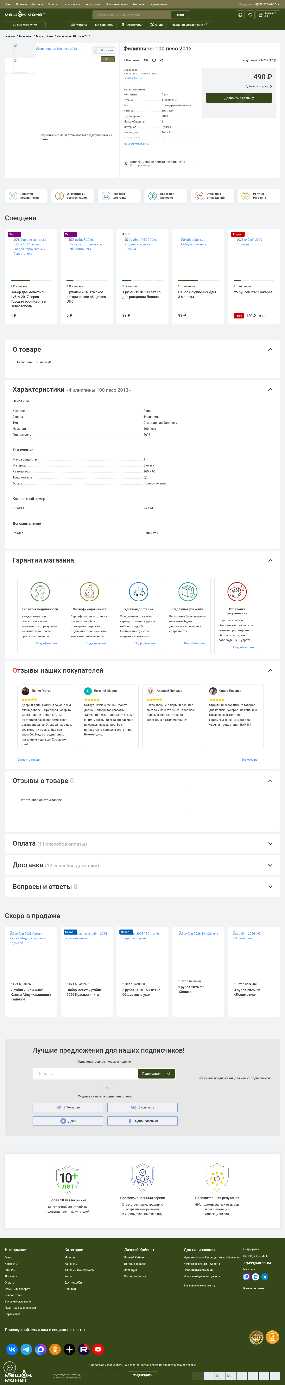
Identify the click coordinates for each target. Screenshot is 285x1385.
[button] (142, 349)
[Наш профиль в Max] (246, 1279)
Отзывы (21, 4)
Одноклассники (146, 1121)
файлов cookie (186, 1364)
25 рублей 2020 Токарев (253, 292)
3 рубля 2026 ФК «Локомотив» (247, 992)
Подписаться (151, 1073)
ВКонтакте (146, 1107)
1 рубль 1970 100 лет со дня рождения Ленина (141, 294)
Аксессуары (134, 24)
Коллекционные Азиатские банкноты (157, 163)
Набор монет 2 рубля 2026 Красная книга (83, 992)
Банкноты (107, 24)
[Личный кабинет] (240, 14)
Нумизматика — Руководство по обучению (211, 1257)
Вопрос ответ (93, 4)
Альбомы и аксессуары (79, 1270)
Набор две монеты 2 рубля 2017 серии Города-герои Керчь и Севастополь (28, 299)
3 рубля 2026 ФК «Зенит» (191, 989)
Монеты (81, 24)
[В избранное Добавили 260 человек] (155, 60)
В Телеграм (72, 1107)
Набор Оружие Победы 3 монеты (197, 294)
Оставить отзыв (28, 759)
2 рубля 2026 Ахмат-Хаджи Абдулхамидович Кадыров (31, 994)
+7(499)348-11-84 (257, 1263)
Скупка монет (158, 4)
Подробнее (43, 643)
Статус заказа (71, 4)
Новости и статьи (117, 4)
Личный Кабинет (135, 1257)
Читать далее (131, 78)
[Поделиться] (163, 60)
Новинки (70, 1289)
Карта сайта (13, 1314)
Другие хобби (73, 1282)
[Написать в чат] (10, 1367)
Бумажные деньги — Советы (202, 1263)
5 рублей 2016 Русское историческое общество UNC (86, 296)
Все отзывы (250, 759)
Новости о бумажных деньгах (203, 1276)
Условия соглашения (18, 1301)
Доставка (37, 4)
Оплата (52, 4)
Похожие (106, 50)
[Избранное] (250, 14)
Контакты (138, 4)
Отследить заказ (135, 1276)
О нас (8, 4)
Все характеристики (135, 144)
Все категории (27, 24)
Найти (180, 14)
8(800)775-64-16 (257, 4)
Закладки (130, 1270)
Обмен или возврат (17, 1289)
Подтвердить (142, 1375)
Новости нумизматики (198, 1270)
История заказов (135, 1263)
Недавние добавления (189, 24)
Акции (159, 24)
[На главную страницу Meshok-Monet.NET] (25, 13)
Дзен (72, 1121)
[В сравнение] (147, 60)
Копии (69, 1276)
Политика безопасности (20, 1307)
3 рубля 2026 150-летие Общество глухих (141, 992)
